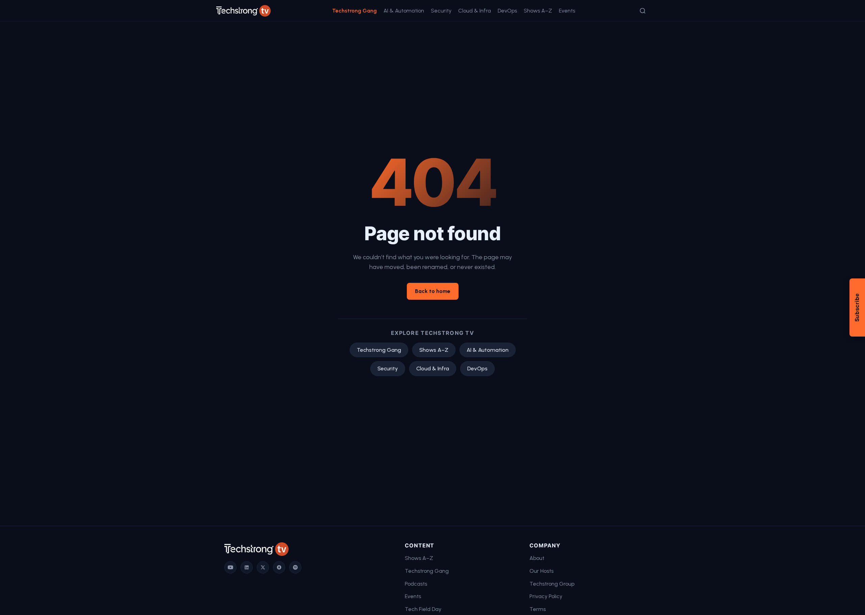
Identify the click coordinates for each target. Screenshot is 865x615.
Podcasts (416, 584)
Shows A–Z (538, 10)
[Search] (643, 11)
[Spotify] (295, 567)
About (536, 558)
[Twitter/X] (263, 567)
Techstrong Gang (354, 10)
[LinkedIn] (247, 567)
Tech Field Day (423, 609)
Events (567, 10)
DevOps (507, 10)
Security (441, 10)
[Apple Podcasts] (279, 567)
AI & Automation (404, 10)
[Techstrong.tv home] (243, 11)
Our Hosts (541, 571)
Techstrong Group (551, 584)
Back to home (432, 291)
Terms (537, 609)
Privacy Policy (545, 596)
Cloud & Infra (474, 10)
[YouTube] (230, 567)
